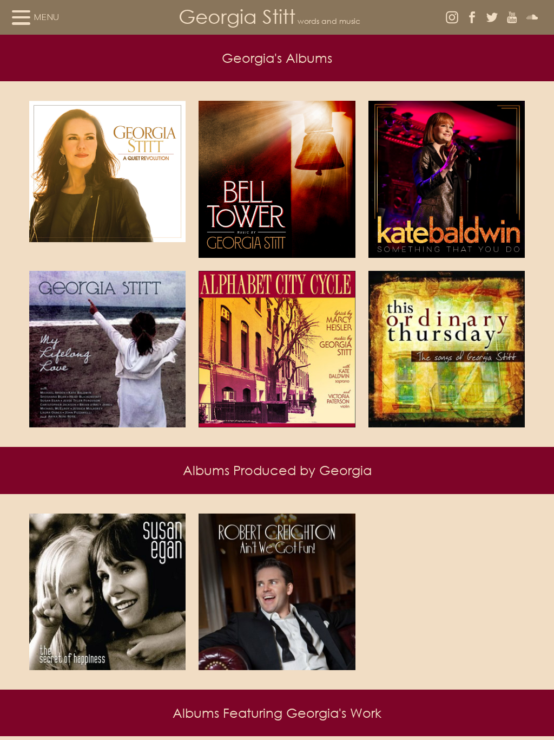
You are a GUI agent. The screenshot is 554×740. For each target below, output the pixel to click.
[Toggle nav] (21, 17)
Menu (46, 16)
